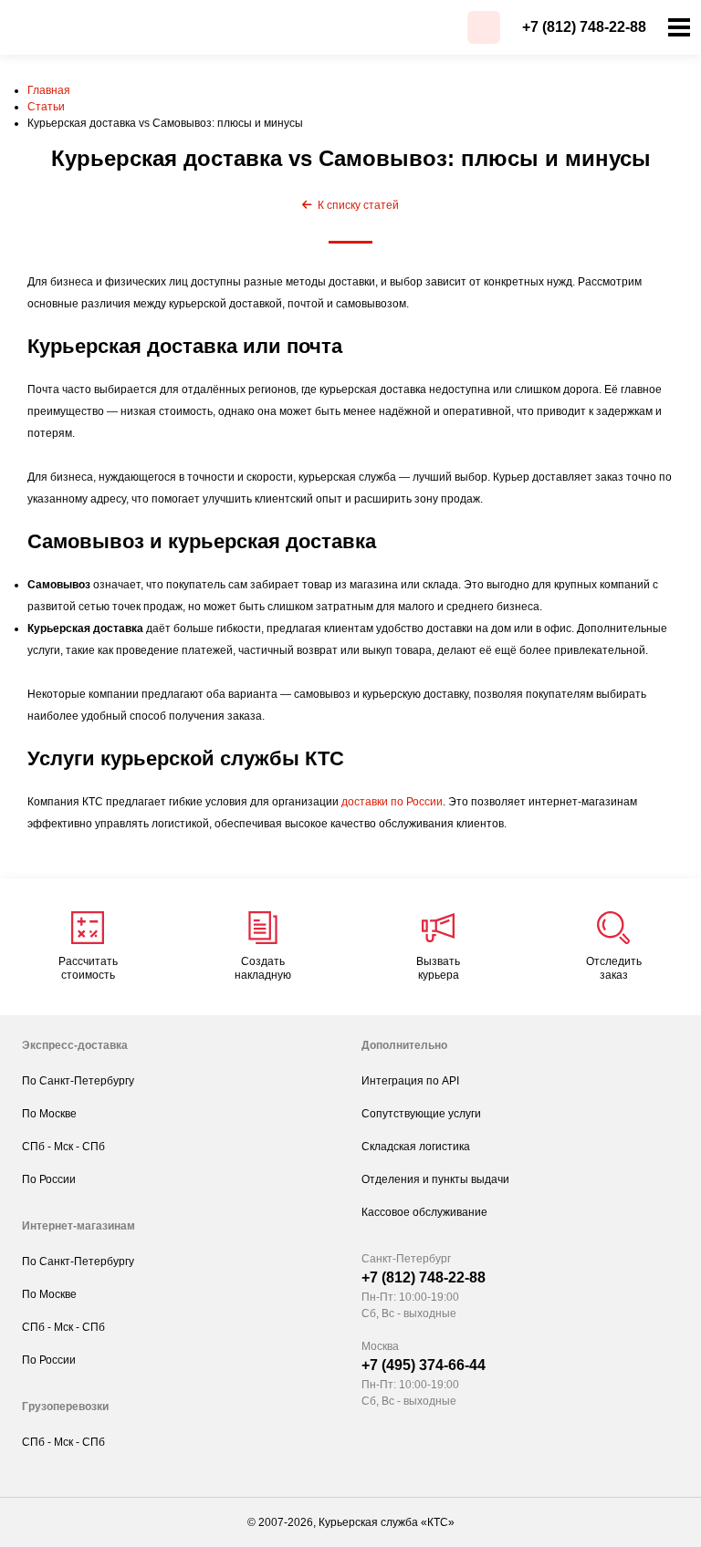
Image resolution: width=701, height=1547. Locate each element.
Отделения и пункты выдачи (435, 1179)
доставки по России (392, 801)
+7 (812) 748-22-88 (584, 27)
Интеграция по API (410, 1081)
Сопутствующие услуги (421, 1113)
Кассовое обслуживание (424, 1212)
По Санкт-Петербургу (78, 1081)
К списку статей (355, 205)
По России (49, 1179)
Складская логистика (415, 1146)
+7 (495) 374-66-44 (423, 1365)
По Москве (49, 1113)
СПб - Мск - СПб (63, 1146)
